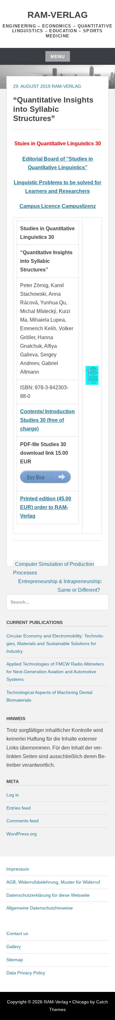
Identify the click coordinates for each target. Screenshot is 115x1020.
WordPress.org (21, 833)
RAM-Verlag (57, 15)
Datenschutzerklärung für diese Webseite (48, 895)
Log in (12, 794)
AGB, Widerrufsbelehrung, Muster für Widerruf (53, 882)
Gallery (13, 946)
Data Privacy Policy (25, 972)
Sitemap (14, 959)
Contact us (17, 933)
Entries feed (18, 808)
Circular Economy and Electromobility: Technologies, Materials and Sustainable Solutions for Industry (55, 643)
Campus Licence (39, 206)
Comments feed (22, 820)
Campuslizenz (79, 206)
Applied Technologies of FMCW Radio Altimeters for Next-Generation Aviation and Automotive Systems (55, 671)
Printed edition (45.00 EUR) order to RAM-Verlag (45, 507)
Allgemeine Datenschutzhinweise (39, 907)
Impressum (17, 869)
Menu (57, 56)
